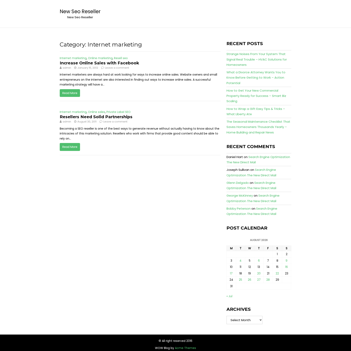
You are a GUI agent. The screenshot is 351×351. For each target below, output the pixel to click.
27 (259, 280)
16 (286, 267)
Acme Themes (185, 348)
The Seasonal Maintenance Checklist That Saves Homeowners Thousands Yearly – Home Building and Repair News (258, 126)
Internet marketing (73, 58)
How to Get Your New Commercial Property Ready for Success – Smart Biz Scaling (256, 95)
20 (259, 273)
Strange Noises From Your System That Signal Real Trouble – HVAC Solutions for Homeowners (256, 59)
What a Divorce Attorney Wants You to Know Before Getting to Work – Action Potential (255, 77)
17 (231, 273)
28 (268, 280)
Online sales (96, 112)
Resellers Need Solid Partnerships (96, 116)
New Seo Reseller (80, 11)
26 (249, 280)
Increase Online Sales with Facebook (99, 63)
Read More (69, 93)
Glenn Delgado (237, 183)
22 (277, 273)
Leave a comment (117, 68)
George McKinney (239, 195)
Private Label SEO (118, 112)
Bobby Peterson (238, 208)
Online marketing (100, 58)
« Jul (229, 296)
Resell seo (121, 58)
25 (240, 280)
